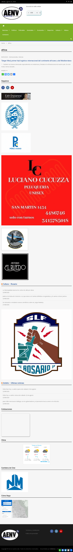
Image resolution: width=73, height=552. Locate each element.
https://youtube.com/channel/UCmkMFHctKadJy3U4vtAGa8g (71, 1)
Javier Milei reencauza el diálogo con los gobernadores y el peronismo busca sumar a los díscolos (31, 401)
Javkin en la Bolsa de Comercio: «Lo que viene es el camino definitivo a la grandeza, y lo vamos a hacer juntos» (35, 296)
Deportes (50, 30)
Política (14, 30)
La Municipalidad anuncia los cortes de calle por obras (18, 290)
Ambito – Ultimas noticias (13, 383)
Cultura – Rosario (10, 284)
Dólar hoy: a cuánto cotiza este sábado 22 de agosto (18, 395)
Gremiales (30, 30)
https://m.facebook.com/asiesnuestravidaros (66, 1)
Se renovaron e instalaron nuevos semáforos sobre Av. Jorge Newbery (23, 302)
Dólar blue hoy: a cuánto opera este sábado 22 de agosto (19, 389)
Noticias (5, 30)
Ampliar (3, 70)
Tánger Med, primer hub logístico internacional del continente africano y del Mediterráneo (36, 61)
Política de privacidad (32, 533)
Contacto (5, 34)
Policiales (22, 30)
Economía (40, 30)
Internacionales (13, 57)
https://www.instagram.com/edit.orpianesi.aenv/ (68, 1)
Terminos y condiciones (32, 530)
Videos (66, 30)
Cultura (58, 30)
